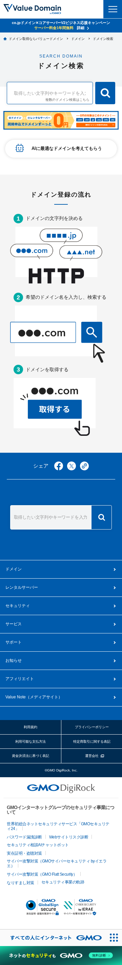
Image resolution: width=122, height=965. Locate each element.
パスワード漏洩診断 (24, 837)
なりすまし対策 (20, 882)
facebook (58, 466)
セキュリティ (17, 605)
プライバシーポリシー (92, 727)
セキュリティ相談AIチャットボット (38, 845)
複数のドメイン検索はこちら (67, 100)
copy (84, 466)
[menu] (112, 9)
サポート (13, 642)
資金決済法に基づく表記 (30, 756)
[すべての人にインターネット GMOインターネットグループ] (52, 937)
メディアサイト (33, 697)
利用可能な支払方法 (30, 741)
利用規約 (30, 727)
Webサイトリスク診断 (68, 837)
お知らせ (13, 660)
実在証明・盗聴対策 (24, 853)
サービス (13, 624)
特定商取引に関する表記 (91, 741)
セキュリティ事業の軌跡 (62, 882)
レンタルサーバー (21, 587)
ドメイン (13, 569)
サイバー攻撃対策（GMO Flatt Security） (42, 874)
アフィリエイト (19, 678)
